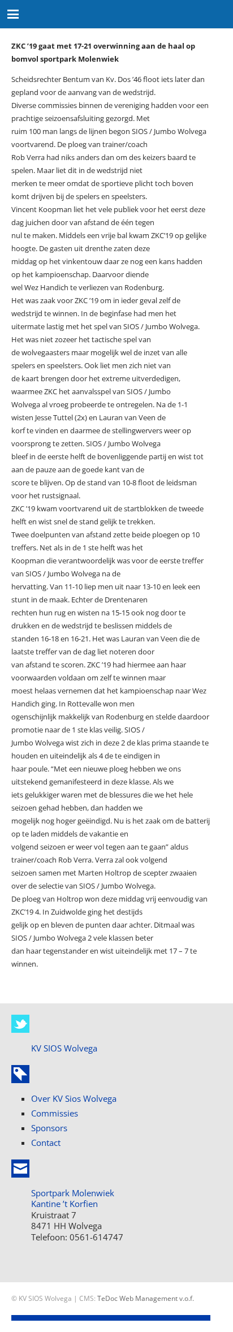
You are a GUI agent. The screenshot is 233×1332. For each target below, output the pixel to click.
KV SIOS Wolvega (64, 1048)
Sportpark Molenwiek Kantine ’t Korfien (72, 1198)
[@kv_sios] (20, 1024)
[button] (13, 14)
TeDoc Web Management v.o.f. (145, 1298)
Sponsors (49, 1127)
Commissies (54, 1113)
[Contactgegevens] (20, 1168)
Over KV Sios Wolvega (73, 1098)
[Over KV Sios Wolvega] (20, 1074)
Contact (46, 1142)
